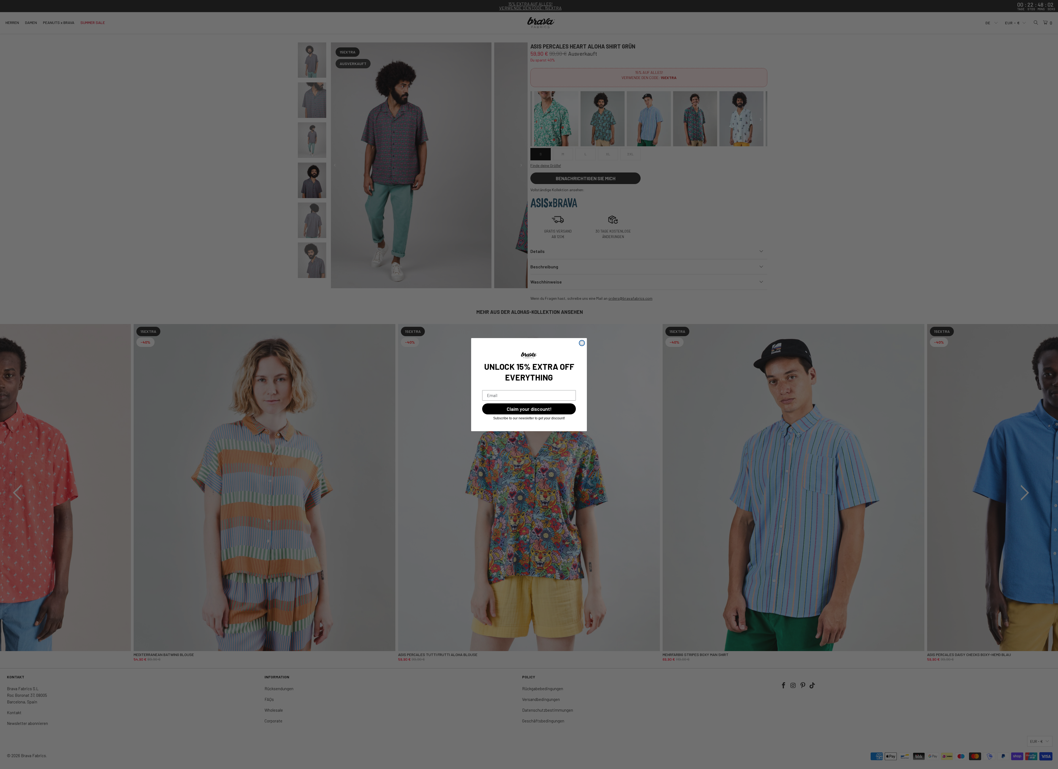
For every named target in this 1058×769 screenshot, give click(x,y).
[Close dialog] (582, 343)
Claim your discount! (529, 409)
